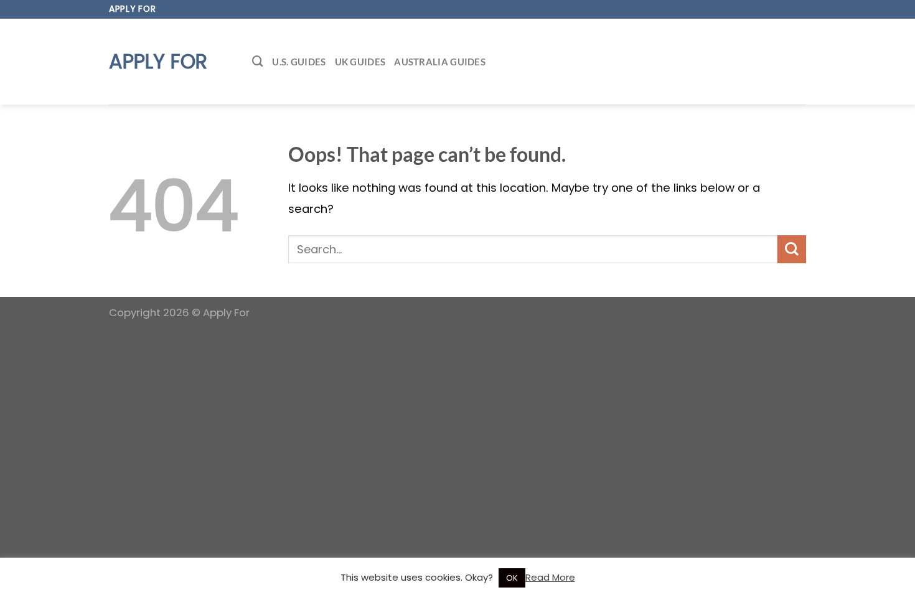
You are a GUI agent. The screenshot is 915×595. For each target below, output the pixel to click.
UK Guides (360, 61)
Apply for (158, 62)
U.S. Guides (299, 61)
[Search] (257, 61)
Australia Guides (440, 61)
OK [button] (512, 578)
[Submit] (791, 249)
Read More (550, 577)
